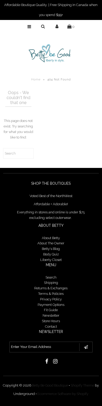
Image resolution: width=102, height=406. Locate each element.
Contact (51, 326)
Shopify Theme (82, 385)
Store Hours (51, 321)
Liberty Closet (51, 260)
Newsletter (51, 315)
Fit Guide (51, 310)
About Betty (51, 238)
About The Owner (50, 243)
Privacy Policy (51, 299)
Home (36, 79)
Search (51, 277)
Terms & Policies (51, 294)
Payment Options (51, 305)
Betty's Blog (51, 249)
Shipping (51, 283)
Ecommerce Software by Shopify (62, 394)
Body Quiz (51, 254)
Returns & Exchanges (50, 288)
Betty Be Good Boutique (50, 385)
